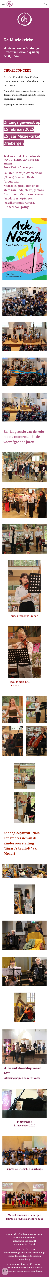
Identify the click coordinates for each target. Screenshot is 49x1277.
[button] (3, 4)
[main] (24, 40)
